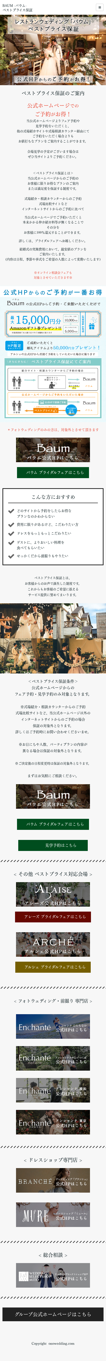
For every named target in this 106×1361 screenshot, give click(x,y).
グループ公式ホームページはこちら (53, 1314)
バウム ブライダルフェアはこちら (55, 472)
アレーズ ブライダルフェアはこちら (55, 917)
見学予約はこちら (58, 845)
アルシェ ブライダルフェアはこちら (55, 967)
